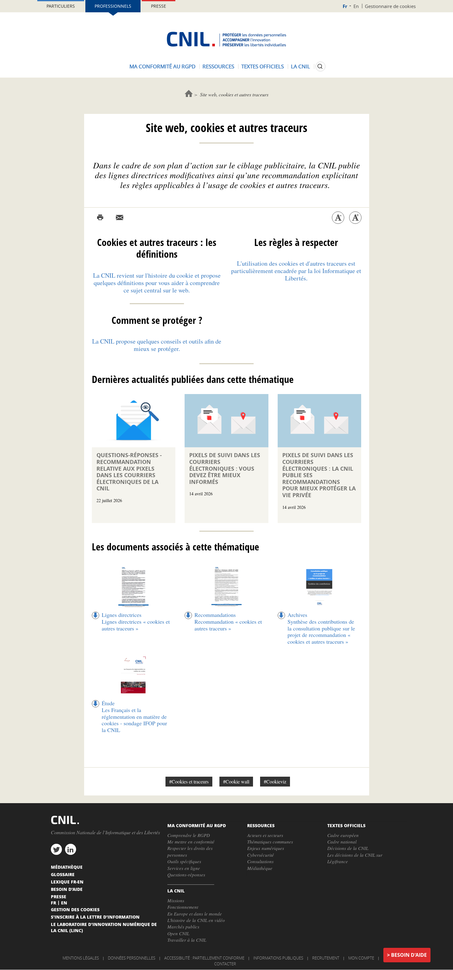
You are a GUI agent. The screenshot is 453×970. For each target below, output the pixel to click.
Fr (345, 6)
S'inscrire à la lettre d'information (95, 917)
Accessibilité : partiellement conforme (204, 958)
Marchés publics (183, 927)
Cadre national (342, 842)
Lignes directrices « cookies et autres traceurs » (136, 625)
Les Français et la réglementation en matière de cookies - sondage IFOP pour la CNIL (134, 720)
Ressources (218, 66)
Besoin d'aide (409, 955)
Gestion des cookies (75, 909)
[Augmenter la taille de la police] (355, 217)
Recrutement (325, 958)
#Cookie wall (236, 781)
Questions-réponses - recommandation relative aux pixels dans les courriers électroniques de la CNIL (129, 471)
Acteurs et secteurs (265, 835)
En (356, 6)
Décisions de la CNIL (347, 848)
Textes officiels (262, 66)
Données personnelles (131, 958)
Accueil (189, 93)
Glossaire (63, 874)
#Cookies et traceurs (189, 781)
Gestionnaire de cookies (390, 6)
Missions (175, 900)
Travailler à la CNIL (186, 940)
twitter (56, 849)
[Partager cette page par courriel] (119, 217)
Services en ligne (183, 868)
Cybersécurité (260, 855)
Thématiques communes (270, 842)
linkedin (70, 849)
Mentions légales (81, 958)
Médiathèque (259, 868)
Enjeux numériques (265, 848)
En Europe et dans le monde (194, 914)
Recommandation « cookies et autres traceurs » (228, 625)
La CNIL (300, 66)
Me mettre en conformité (190, 842)
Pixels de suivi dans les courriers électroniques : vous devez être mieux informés (224, 468)
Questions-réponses (186, 874)
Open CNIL (178, 933)
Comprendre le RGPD (188, 835)
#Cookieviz (275, 781)
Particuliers (61, 6)
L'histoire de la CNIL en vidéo (196, 920)
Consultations (260, 861)
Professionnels (113, 6)
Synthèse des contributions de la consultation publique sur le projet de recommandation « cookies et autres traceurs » (321, 631)
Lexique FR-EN (67, 882)
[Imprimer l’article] (100, 217)
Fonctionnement (182, 907)
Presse (158, 6)
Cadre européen (343, 835)
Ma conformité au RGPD (162, 66)
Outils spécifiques (184, 861)
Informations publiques (278, 958)
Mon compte (361, 958)
